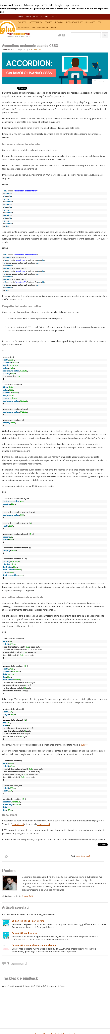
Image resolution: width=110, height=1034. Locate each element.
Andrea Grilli (9, 49)
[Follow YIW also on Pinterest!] (64, 35)
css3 (88, 856)
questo (84, 744)
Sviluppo (22, 22)
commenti (101, 81)
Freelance (90, 22)
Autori (28, 16)
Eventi (54, 27)
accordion (80, 856)
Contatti (54, 16)
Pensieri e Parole (40, 27)
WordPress (23, 27)
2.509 (60, 35)
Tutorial (59, 22)
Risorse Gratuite (74, 22)
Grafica (48, 22)
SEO (100, 22)
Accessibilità (36, 22)
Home (20, 16)
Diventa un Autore (40, 16)
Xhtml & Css (36, 49)
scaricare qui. (43, 824)
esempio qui (18, 824)
